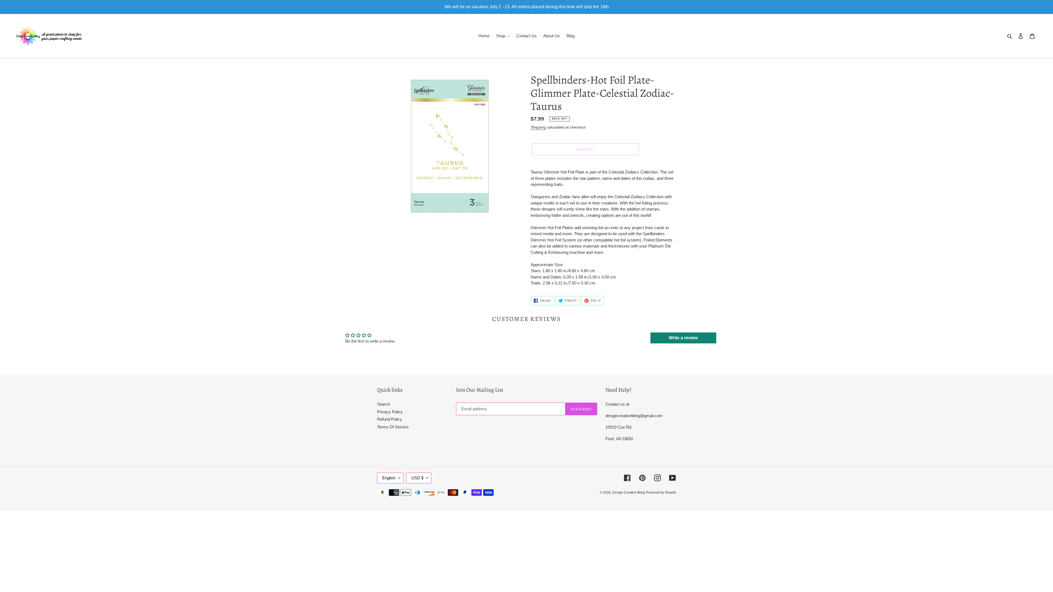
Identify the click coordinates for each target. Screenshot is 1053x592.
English (388, 478)
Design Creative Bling (628, 492)
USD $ (417, 478)
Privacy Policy (390, 411)
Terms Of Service (393, 427)
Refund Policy (389, 419)
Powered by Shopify (661, 492)
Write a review (683, 337)
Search (383, 404)
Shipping (538, 127)
